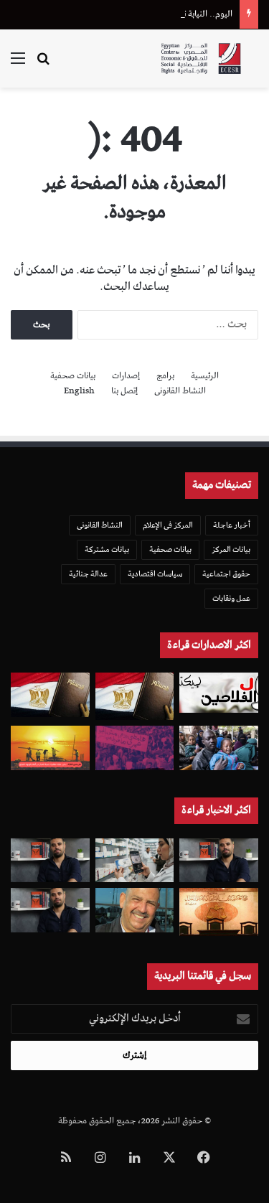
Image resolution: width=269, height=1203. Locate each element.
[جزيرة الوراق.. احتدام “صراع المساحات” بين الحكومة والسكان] (134, 748)
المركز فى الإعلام (168, 525)
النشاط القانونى (180, 390)
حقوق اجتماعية (226, 573)
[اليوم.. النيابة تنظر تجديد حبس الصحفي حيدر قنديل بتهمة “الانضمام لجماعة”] (50, 860)
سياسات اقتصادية (155, 573)
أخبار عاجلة (231, 525)
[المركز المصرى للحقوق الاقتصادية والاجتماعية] (200, 58)
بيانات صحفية (72, 375)
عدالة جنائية (88, 573)
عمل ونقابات (231, 598)
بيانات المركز (231, 549)
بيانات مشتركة (107, 549)
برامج (165, 375)
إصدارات (126, 375)
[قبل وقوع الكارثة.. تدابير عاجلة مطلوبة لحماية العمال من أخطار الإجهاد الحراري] (50, 748)
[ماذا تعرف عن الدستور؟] (134, 696)
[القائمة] (18, 64)
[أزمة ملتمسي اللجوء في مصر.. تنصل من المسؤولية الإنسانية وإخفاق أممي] (218, 748)
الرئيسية (205, 375)
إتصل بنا (124, 390)
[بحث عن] (43, 64)
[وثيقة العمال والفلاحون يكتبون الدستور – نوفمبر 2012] (218, 693)
